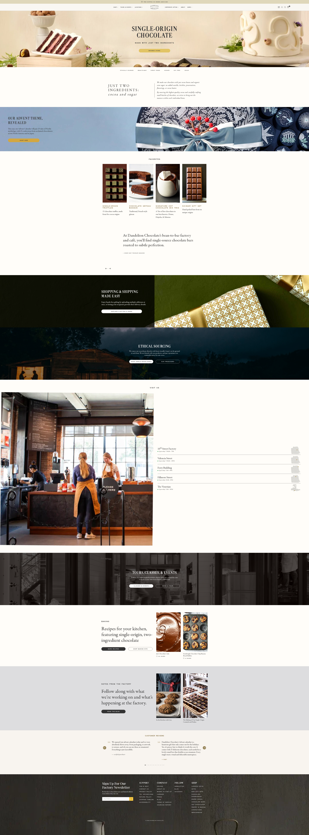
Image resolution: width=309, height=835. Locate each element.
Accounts (179, 791)
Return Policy (145, 797)
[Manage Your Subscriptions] (278, 7)
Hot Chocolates (198, 804)
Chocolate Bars (198, 802)
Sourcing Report (164, 805)
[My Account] (281, 7)
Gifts (194, 789)
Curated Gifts (197, 786)
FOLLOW (179, 783)
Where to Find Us (164, 791)
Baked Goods (197, 799)
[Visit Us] (77, 469)
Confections (197, 810)
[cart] (288, 7)
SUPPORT (144, 783)
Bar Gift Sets (197, 791)
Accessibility (144, 802)
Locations (138, 7)
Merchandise (197, 812)
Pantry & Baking (199, 807)
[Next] (110, 268)
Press (159, 797)
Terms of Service (164, 802)
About (183, 7)
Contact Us (144, 789)
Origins (160, 786)
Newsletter (179, 786)
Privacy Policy (145, 791)
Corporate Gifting (171, 7)
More (189, 7)
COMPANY (162, 783)
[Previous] (106, 268)
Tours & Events (125, 7)
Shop (115, 7)
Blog (159, 799)
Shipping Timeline (146, 799)
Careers (160, 794)
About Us (161, 789)
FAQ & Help (144, 786)
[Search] (285, 7)
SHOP (194, 783)
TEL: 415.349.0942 (146, 794)
